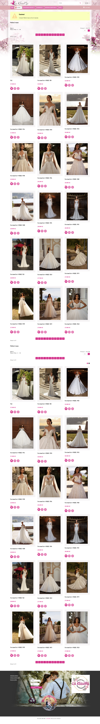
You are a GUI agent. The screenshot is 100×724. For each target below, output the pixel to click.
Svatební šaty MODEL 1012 (72, 129)
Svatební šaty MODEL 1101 (72, 224)
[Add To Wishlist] (15, 88)
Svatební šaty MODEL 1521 (44, 274)
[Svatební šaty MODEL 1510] (50, 110)
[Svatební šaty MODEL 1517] (77, 254)
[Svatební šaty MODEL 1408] (77, 159)
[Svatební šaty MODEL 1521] (50, 254)
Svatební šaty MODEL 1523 (72, 324)
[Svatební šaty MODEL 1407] (50, 304)
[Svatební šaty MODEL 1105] (77, 59)
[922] (22, 60)
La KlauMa (48, 718)
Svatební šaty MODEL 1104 (44, 223)
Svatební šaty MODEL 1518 (17, 176)
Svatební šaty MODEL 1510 (44, 130)
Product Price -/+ (14, 29)
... (44, 35)
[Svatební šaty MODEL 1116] (22, 109)
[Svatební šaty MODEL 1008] (22, 207)
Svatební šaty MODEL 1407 (44, 324)
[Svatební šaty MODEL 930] (50, 60)
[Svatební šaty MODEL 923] (22, 254)
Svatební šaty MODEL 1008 (17, 225)
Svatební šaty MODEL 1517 (72, 273)
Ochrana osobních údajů (15, 677)
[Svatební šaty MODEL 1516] (50, 158)
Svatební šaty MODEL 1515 (17, 324)
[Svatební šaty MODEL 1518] (22, 157)
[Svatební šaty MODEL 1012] (77, 109)
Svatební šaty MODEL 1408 (72, 179)
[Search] (80, 3)
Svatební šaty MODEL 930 (44, 80)
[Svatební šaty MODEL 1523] (77, 304)
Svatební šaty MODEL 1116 (17, 129)
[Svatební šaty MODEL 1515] (22, 304)
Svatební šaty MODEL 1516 (44, 178)
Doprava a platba (13, 679)
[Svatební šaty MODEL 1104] (50, 206)
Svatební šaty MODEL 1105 (72, 77)
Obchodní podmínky (14, 675)
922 (11, 80)
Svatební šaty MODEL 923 (17, 274)
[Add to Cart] (11, 88)
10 (58, 35)
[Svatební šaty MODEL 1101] (77, 206)
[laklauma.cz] (19, 2)
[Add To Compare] (18, 88)
